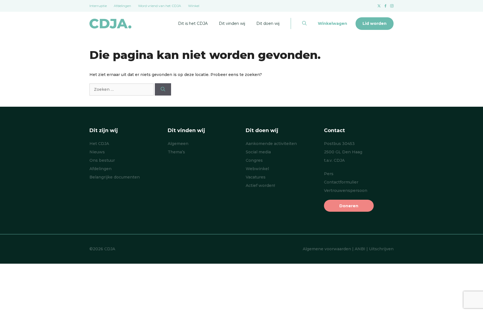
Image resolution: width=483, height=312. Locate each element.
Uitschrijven (381, 248)
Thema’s (176, 151)
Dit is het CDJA (193, 23)
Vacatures (256, 177)
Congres (254, 160)
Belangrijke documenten (114, 177)
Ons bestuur (102, 160)
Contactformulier (341, 182)
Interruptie (98, 6)
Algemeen (178, 143)
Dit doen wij (268, 23)
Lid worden (375, 23)
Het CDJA (99, 143)
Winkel (193, 6)
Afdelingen (122, 6)
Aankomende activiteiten (271, 143)
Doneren (348, 205)
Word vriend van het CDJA (159, 6)
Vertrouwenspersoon (345, 190)
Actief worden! (260, 185)
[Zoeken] (163, 89)
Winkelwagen (332, 23)
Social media (258, 151)
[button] (304, 23)
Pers (328, 173)
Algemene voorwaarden (327, 248)
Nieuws (97, 151)
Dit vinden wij (232, 23)
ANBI (360, 248)
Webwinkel (257, 168)
